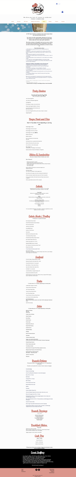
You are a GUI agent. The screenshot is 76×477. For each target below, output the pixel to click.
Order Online (52, 470)
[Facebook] (36, 470)
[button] (62, 12)
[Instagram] (39, 470)
